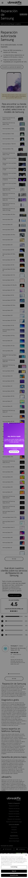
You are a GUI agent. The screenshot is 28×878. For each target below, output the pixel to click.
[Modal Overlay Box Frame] (14, 439)
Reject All (14, 871)
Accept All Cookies (14, 875)
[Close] (26, 855)
